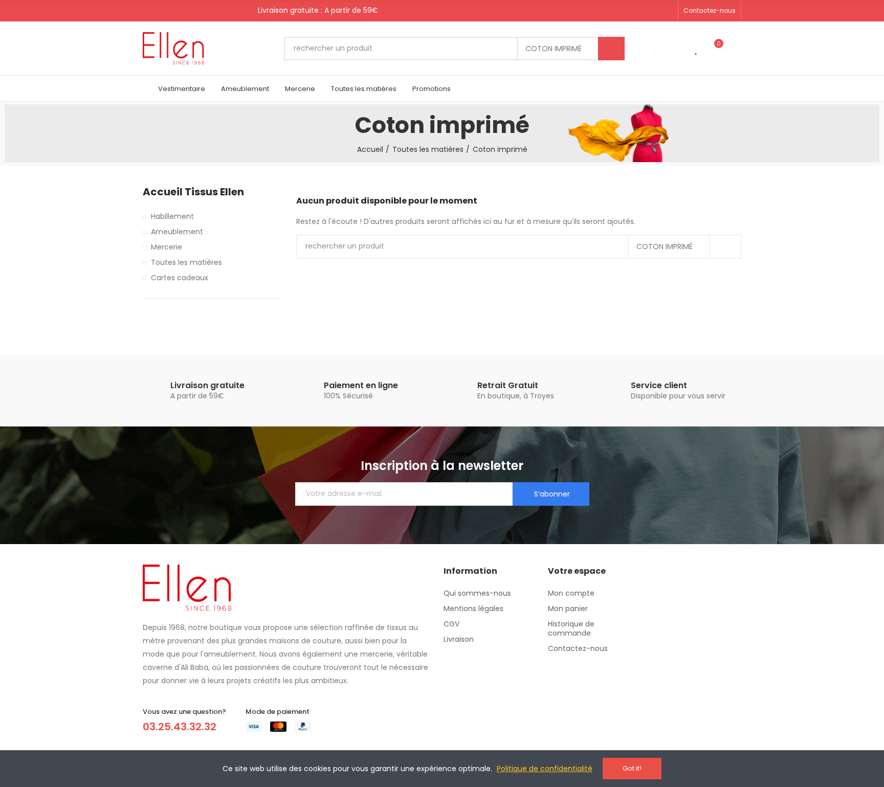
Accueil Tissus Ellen (193, 192)
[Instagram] (667, 11)
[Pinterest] (651, 11)
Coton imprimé (553, 48)
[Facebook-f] (634, 11)
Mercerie (166, 247)
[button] (709, 10)
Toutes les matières (186, 262)
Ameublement (177, 232)
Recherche (611, 48)
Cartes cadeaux (179, 278)
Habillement (172, 216)
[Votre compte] (736, 48)
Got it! (632, 768)
